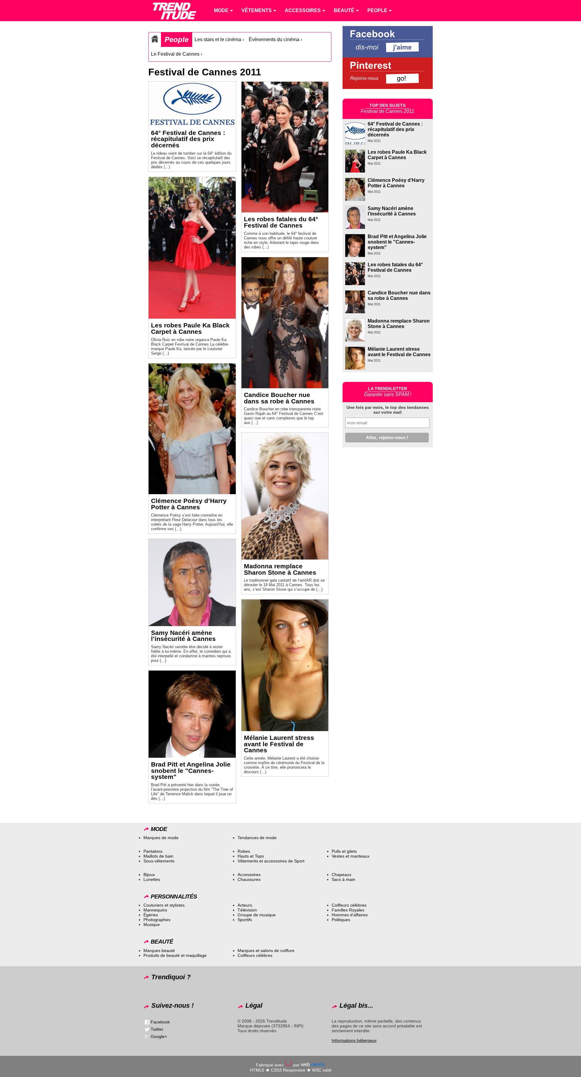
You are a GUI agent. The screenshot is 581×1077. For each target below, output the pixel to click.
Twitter (157, 1029)
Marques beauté (159, 950)
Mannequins (155, 910)
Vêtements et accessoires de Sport (271, 861)
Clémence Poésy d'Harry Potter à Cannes (396, 183)
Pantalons (152, 851)
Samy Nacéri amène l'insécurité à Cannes (392, 211)
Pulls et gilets (344, 851)
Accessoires (249, 874)
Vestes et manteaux (350, 856)
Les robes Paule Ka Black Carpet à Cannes (190, 328)
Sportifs (245, 919)
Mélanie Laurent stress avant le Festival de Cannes (279, 744)
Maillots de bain (158, 856)
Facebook (160, 1022)
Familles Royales (348, 910)
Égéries (150, 914)
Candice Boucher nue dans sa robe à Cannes (279, 398)
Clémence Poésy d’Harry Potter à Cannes (189, 504)
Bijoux (149, 874)
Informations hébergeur (354, 1040)
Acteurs (245, 905)
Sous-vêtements (159, 861)
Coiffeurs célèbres (349, 905)
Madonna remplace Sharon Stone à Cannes (280, 569)
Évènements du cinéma (274, 39)
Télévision (247, 910)
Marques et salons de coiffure (266, 950)
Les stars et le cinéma (218, 39)
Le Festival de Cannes (175, 54)
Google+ (159, 1036)
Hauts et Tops (251, 856)
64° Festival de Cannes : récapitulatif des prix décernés (188, 139)
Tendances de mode (257, 837)
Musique (151, 924)
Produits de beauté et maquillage (175, 955)
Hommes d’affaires (350, 914)
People (177, 39)
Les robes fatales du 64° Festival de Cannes (281, 222)
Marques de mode (161, 837)
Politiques (341, 919)
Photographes (156, 919)
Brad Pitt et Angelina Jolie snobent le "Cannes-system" (191, 770)
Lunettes (151, 879)
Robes (244, 851)
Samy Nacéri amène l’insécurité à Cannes (183, 635)
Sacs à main (343, 879)
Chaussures (249, 879)
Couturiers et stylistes (164, 905)
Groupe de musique (257, 914)
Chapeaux (341, 874)
